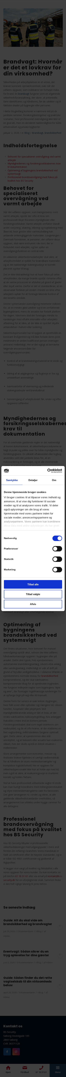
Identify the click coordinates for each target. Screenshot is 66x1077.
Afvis (33, 604)
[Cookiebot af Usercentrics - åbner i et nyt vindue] (47, 471)
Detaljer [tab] (33, 480)
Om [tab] (54, 480)
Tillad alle (33, 584)
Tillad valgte (33, 594)
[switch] (57, 548)
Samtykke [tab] (12, 480)
